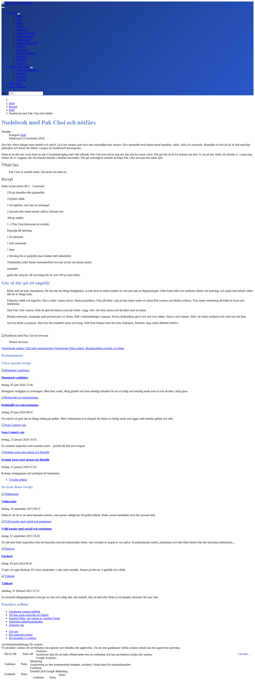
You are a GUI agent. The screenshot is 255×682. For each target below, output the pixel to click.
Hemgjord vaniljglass (14, 377)
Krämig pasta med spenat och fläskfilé (25, 459)
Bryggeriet (15, 83)
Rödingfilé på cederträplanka (20, 405)
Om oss (13, 631)
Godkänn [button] (9, 664)
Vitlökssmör (9, 501)
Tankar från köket (19, 66)
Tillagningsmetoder (27, 69)
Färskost (7, 556)
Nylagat (21, 80)
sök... (4, 93)
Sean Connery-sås (12, 432)
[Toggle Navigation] (2, 7)
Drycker (21, 63)
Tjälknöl (6, 583)
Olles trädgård (17, 86)
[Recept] (18, 13)
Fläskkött (21, 29)
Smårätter (22, 56)
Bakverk (21, 59)
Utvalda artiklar (18, 479)
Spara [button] (62, 674)
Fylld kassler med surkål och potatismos (26, 528)
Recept (13, 12)
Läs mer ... (244, 654)
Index (19, 16)
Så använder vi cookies (22, 638)
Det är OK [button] (10, 654)
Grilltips (21, 76)
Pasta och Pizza (25, 53)
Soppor (20, 46)
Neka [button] (24, 664)
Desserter (21, 49)
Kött (19, 22)
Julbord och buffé (26, 43)
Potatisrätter (23, 39)
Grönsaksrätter (25, 36)
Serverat (21, 73)
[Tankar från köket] (31, 67)
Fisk (18, 19)
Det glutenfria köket (20, 634)
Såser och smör (25, 33)
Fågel (19, 26)
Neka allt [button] (27, 654)
